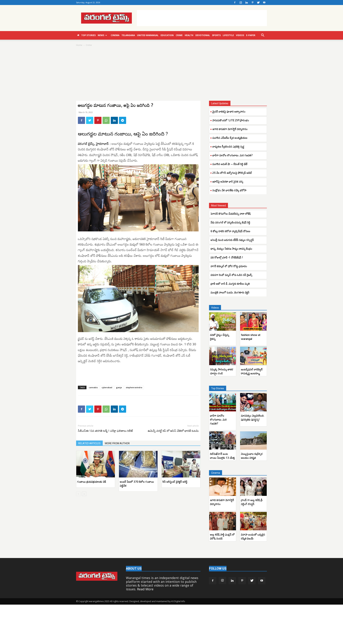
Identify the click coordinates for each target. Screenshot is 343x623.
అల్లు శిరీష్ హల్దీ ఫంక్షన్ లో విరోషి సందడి (222, 536)
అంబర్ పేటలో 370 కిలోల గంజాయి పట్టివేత (137, 483)
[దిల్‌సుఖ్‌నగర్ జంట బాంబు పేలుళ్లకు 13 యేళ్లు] (222, 440)
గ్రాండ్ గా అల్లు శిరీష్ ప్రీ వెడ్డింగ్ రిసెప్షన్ (252, 502)
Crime (179, 35)
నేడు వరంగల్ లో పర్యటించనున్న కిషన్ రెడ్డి (230, 222)
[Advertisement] (202, 18)
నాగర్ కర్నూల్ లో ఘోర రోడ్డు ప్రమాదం (229, 266)
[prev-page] (78, 494)
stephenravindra (134, 387)
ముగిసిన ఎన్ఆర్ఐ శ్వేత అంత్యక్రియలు (229, 137)
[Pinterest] (252, 2)
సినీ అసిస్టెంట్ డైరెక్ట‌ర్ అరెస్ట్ (175, 481)
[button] (262, 35)
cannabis (93, 387)
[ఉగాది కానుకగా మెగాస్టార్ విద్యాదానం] (222, 486)
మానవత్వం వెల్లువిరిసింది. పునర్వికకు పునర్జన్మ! (252, 417)
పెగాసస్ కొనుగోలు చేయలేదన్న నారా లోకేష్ (231, 213)
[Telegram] (122, 120)
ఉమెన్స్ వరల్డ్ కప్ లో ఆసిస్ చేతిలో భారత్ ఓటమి (173, 430)
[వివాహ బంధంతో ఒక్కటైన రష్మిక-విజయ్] (253, 521)
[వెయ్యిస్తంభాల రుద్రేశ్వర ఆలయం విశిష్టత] (253, 440)
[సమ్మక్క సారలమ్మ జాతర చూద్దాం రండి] (222, 356)
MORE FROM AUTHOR (117, 443)
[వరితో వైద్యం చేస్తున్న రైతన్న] (222, 321)
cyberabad (107, 387)
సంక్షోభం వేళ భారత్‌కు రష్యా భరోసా (229, 190)
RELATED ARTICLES (89, 443)
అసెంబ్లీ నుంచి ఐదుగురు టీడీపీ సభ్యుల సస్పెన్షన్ (232, 239)
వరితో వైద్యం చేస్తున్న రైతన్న (219, 336)
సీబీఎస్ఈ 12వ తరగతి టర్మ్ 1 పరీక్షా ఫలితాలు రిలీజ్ (105, 430)
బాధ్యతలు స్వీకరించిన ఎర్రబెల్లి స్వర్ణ (228, 146)
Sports (216, 35)
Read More (145, 589)
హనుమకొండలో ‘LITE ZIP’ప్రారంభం (230, 120)
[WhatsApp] (106, 120)
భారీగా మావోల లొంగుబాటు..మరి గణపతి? (232, 155)
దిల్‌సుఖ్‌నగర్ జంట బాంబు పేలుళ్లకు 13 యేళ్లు (222, 455)
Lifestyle (228, 35)
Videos (240, 35)
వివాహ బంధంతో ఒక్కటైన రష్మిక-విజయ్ (253, 536)
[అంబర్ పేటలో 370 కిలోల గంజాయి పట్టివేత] (138, 464)
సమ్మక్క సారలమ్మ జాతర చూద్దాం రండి (221, 371)
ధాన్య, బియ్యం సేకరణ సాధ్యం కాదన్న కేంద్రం (231, 248)
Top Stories (88, 35)
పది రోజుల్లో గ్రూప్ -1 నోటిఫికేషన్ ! (227, 257)
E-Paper (250, 35)
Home (79, 45)
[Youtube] (264, 2)
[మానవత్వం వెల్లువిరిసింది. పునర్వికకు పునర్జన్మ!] (253, 402)
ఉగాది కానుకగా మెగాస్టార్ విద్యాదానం (230, 129)
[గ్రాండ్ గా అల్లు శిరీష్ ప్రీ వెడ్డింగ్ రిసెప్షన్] (253, 486)
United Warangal (147, 35)
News (101, 35)
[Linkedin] (246, 2)
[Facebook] (234, 2)
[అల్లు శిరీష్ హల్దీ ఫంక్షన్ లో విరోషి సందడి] (222, 521)
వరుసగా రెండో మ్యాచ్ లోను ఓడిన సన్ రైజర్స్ (231, 274)
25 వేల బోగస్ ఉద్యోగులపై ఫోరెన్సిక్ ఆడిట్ (232, 172)
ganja (119, 387)
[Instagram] (240, 2)
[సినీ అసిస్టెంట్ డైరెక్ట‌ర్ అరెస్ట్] (181, 464)
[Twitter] (258, 2)
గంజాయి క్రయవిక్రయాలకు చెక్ (92, 481)
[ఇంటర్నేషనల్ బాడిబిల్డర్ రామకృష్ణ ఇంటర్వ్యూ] (253, 356)
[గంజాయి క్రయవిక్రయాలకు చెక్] (95, 464)
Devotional (202, 35)
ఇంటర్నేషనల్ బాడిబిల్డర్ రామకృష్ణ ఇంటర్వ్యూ (252, 371)
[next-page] (84, 494)
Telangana (128, 35)
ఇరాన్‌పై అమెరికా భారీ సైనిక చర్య (227, 181)
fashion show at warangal (250, 336)
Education (167, 35)
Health (189, 35)
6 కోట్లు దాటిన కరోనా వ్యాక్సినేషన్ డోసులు (231, 231)
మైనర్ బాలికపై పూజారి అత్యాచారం (228, 111)
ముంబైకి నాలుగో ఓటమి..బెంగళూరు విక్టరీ (230, 292)
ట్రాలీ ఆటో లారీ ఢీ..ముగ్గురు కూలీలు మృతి (230, 283)
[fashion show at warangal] (253, 321)
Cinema (115, 35)
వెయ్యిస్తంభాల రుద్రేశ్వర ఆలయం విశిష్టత (252, 455)
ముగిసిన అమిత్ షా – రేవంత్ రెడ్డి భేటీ (229, 164)
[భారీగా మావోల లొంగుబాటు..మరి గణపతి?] (222, 402)
